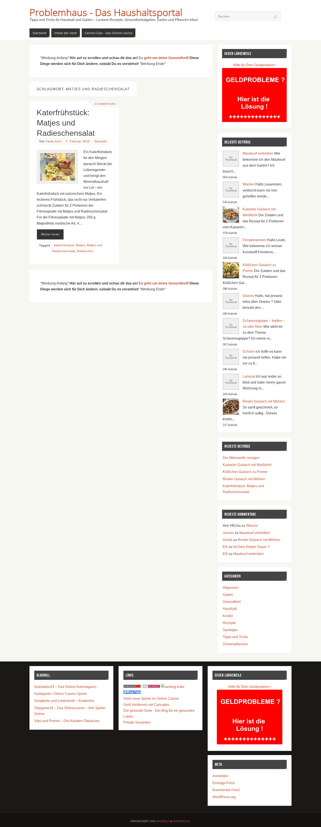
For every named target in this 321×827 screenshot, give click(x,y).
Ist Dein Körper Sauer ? (251, 547)
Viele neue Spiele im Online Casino (151, 698)
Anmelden (220, 776)
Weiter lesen (50, 234)
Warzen (248, 184)
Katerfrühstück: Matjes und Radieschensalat (66, 123)
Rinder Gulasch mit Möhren (264, 401)
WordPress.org (224, 797)
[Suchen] (275, 17)
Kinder (228, 616)
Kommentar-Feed (226, 790)
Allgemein (230, 588)
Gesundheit (232, 602)
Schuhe (249, 351)
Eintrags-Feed (223, 783)
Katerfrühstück (64, 245)
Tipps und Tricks (235, 637)
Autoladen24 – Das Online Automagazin (65, 687)
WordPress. (182, 821)
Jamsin (228, 533)
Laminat (249, 376)
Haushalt (230, 609)
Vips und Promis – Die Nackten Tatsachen (67, 721)
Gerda (227, 540)
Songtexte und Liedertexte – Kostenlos (64, 701)
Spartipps (230, 630)
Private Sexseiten (137, 722)
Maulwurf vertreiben (258, 153)
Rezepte (101, 141)
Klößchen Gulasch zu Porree (245, 472)
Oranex (248, 296)
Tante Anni (53, 141)
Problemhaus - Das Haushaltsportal (105, 12)
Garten (228, 595)
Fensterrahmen (254, 240)
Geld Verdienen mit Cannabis (146, 705)
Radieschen (85, 251)
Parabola (163, 821)
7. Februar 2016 (78, 141)
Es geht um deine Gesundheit (163, 58)
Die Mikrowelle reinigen (241, 458)
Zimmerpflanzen (235, 644)
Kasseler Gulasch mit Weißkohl (247, 465)
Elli (225, 547)
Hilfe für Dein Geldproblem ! (254, 65)
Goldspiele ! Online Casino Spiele (60, 694)
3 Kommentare (105, 104)
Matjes (80, 245)
